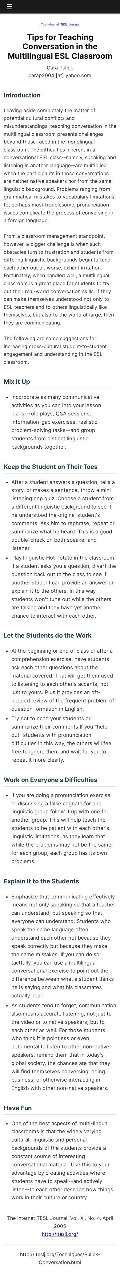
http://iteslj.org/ (60, 1234)
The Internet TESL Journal (60, 24)
